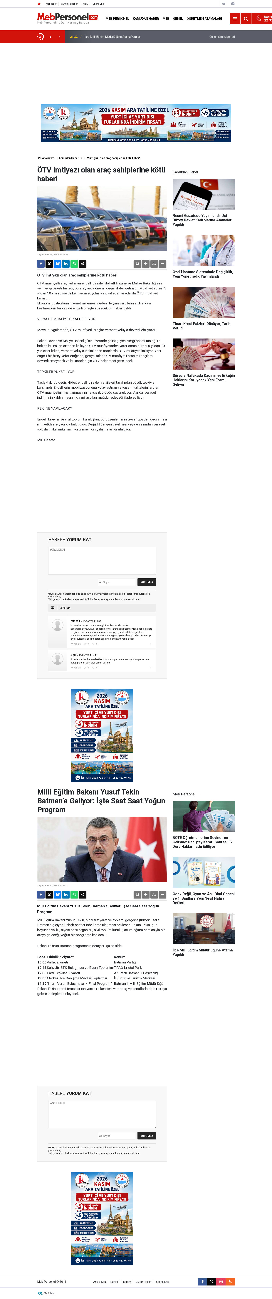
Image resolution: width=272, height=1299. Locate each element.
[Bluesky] (57, 264)
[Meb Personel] (67, 18)
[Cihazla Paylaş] (82, 264)
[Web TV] (224, 3)
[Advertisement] (136, 71)
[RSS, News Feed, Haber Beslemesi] (230, 1281)
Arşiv (85, 3)
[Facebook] (41, 264)
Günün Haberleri (69, 3)
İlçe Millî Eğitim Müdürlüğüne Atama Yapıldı (112, 36)
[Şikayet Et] (150, 643)
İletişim (126, 1281)
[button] (146, 264)
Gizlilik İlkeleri (143, 1281)
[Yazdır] (137, 264)
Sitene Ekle (98, 3)
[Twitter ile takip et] (211, 1281)
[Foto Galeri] (233, 3)
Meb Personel (117, 18)
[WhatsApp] (74, 264)
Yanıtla (77, 644)
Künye (114, 1281)
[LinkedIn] (66, 264)
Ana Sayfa (48, 158)
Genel (178, 18)
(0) (88, 644)
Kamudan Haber (146, 18)
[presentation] (50, 37)
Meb (166, 18)
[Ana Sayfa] (39, 3)
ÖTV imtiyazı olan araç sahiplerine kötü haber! (111, 158)
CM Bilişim (49, 1293)
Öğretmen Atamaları (204, 18)
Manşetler (51, 3)
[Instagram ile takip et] (221, 1281)
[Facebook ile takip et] (202, 1281)
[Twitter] (49, 264)
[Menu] (235, 18)
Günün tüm (222, 36)
